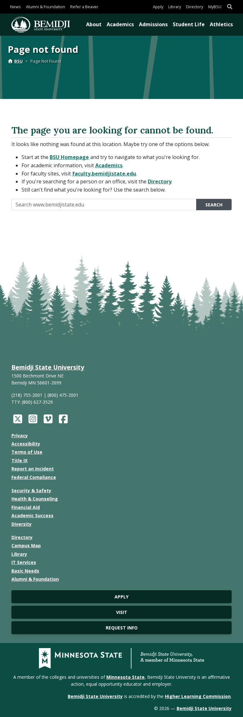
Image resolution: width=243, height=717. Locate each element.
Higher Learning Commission (198, 696)
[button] (229, 7)
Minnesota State (125, 677)
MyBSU (214, 6)
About (94, 24)
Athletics (221, 24)
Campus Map (26, 545)
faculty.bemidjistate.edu (104, 173)
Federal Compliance (33, 477)
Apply (158, 6)
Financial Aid (25, 507)
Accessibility (25, 444)
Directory (194, 6)
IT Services (23, 562)
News (15, 6)
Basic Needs (25, 571)
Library (174, 6)
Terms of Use (26, 452)
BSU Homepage (69, 157)
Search (213, 205)
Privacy (19, 435)
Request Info (122, 628)
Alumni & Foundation (45, 6)
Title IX (19, 460)
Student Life (189, 24)
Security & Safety (31, 490)
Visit (121, 612)
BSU (18, 61)
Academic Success (32, 515)
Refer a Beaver (84, 6)
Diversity (21, 524)
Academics (120, 24)
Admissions (153, 24)
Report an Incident (32, 469)
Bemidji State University (47, 367)
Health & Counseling (34, 499)
